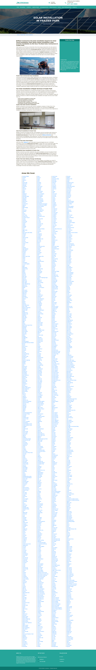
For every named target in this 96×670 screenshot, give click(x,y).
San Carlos (69, 228)
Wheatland (69, 595)
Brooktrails (24, 373)
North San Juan (55, 423)
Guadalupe (39, 396)
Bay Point (24, 277)
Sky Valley (69, 337)
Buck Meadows (25, 375)
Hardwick (39, 410)
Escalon (38, 251)
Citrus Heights (25, 498)
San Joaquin (69, 241)
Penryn (53, 517)
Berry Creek (24, 306)
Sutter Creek (69, 416)
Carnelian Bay (25, 443)
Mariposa (54, 260)
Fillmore (38, 283)
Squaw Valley (69, 378)
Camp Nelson (25, 422)
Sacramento (69, 211)
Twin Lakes (69, 495)
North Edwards (55, 415)
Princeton (54, 585)
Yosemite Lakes (70, 637)
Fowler (38, 315)
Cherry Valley (25, 482)
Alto (23, 212)
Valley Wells (69, 518)
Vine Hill (68, 533)
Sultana (68, 403)
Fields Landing (40, 282)
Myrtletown (54, 387)
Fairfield (38, 263)
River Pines (54, 642)
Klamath (39, 538)
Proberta (54, 586)
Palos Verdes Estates (56, 491)
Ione (38, 487)
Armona (24, 238)
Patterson (54, 507)
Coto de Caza (25, 557)
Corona (23, 548)
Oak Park (54, 435)
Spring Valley (69, 375)
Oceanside (54, 448)
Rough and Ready (70, 201)
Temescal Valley (70, 437)
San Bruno (69, 226)
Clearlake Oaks (25, 507)
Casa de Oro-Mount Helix (27, 452)
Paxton (53, 511)
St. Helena (69, 381)
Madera (53, 238)
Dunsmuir (39, 183)
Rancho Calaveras (55, 597)
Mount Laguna (55, 370)
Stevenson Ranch (70, 386)
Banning (24, 273)
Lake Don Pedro (40, 582)
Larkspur (39, 612)
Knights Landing (40, 540)
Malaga (53, 243)
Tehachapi (69, 432)
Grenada (39, 388)
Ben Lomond (25, 297)
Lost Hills (54, 223)
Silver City (68, 331)
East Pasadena (40, 200)
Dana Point (24, 590)
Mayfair (53, 270)
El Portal (39, 230)
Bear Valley (24, 282)
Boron (23, 351)
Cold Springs (25, 525)
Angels (23, 223)
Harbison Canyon (40, 408)
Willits (68, 605)
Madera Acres (54, 240)
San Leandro (69, 246)
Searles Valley (69, 300)
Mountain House (55, 375)
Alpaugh (24, 205)
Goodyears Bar (40, 365)
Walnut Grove (69, 547)
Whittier (68, 600)
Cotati (23, 556)
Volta (68, 541)
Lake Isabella (39, 587)
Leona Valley (39, 635)
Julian (38, 508)
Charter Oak (24, 478)
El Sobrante (39, 235)
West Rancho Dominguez (72, 581)
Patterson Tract (55, 508)
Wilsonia (68, 610)
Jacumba (39, 497)
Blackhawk (24, 326)
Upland (68, 501)
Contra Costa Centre (26, 543)
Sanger (68, 265)
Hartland (39, 411)
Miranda (53, 322)
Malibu (53, 245)
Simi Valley (69, 335)
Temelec (68, 436)
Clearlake (24, 506)
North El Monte (55, 416)
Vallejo (68, 510)
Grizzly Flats (39, 392)
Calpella (24, 408)
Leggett (38, 625)
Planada (53, 555)
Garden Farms (40, 340)
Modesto (54, 327)
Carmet (24, 441)
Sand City (68, 263)
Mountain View (55, 378)
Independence (40, 473)
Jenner (38, 502)
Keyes (38, 531)
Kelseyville (39, 518)
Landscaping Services (44, 7)
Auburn (23, 255)
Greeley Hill (39, 378)
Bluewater (24, 333)
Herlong (38, 427)
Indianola (39, 477)
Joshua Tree (39, 507)
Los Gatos (54, 217)
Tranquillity (69, 470)
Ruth (68, 208)
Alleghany (24, 198)
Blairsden (24, 328)
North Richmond (55, 422)
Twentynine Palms (70, 493)
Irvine (38, 490)
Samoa (68, 218)
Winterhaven (69, 616)
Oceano (53, 447)
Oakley (53, 442)
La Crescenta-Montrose (42, 543)
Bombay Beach (25, 341)
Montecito (54, 347)
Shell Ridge (69, 316)
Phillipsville (54, 525)
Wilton (68, 611)
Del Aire (24, 600)
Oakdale (53, 438)
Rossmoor (69, 200)
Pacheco (53, 475)
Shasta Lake (69, 313)
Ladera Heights (40, 563)
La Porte (39, 552)
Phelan (53, 523)
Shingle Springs (70, 320)
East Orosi (39, 197)
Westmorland (69, 591)
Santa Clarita (69, 270)
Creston (24, 573)
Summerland (69, 405)
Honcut (38, 452)
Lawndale (39, 618)
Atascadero (24, 250)
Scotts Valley (69, 295)
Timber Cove (69, 456)
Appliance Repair (35, 7)
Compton (24, 540)
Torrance (68, 467)
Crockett (24, 575)
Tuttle (68, 488)
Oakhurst (54, 440)
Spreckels (69, 372)
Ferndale (39, 276)
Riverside (68, 176)
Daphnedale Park (25, 592)
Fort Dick (39, 306)
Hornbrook (39, 457)
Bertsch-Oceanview (26, 307)
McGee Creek (54, 280)
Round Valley (69, 203)
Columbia (24, 535)
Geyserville (39, 351)
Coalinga (24, 518)
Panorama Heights (56, 492)
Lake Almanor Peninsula (42, 575)
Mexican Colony (55, 306)
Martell (53, 262)
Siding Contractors (53, 7)
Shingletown (69, 321)
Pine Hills (54, 537)
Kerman (38, 526)
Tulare (68, 481)
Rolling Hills (69, 185)
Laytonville (39, 620)
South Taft (69, 368)
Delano (23, 607)
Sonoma (68, 351)
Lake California (40, 578)
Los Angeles (54, 213)
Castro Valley (25, 460)
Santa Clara (69, 268)
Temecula (69, 435)
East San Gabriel (40, 206)
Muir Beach (54, 381)
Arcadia (24, 235)
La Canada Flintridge (41, 542)
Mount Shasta (55, 371)
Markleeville (54, 261)
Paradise (53, 493)
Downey (24, 645)
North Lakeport (55, 421)
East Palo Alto (40, 198)
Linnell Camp (54, 176)
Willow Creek (69, 606)
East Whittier (39, 211)
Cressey (24, 570)
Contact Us (74, 7)
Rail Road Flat (55, 592)
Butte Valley (24, 390)
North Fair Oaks (55, 417)
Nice (53, 403)
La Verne (39, 560)
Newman (54, 400)
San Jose (68, 242)
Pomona (53, 567)
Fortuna (38, 311)
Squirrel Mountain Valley (71, 380)
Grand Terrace (40, 368)
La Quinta (39, 556)
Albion (23, 192)
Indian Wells (39, 476)
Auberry (24, 253)
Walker (68, 542)
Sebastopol (69, 302)
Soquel (68, 353)
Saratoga (68, 288)
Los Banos (54, 215)
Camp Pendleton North (27, 423)
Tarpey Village (69, 428)
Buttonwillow (25, 391)
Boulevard (24, 357)
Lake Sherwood (40, 597)
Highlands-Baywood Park (42, 438)
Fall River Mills (40, 268)
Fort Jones (39, 308)
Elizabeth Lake (40, 238)
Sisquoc (68, 336)
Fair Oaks (39, 260)
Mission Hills (54, 325)
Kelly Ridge (39, 517)
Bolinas (23, 340)
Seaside (68, 301)
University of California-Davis (72, 498)
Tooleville (68, 462)
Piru (52, 546)
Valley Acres (69, 511)
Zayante (68, 646)
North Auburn (54, 413)
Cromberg (24, 576)
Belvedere (24, 296)
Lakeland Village (40, 601)
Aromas (24, 241)
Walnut (68, 545)
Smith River (69, 342)
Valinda (68, 506)
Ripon (53, 641)
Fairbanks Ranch (40, 261)
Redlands (54, 616)
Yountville (68, 640)
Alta (23, 208)
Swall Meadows (70, 417)
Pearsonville (54, 513)
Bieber (23, 311)
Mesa (53, 301)
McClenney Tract (55, 276)
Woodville (69, 630)
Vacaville (68, 503)
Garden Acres (40, 338)
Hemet (38, 423)
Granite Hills (39, 372)
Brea (23, 365)
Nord (53, 411)
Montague (54, 338)
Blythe (23, 335)
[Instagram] (62, 656)
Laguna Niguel (40, 570)
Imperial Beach (40, 472)
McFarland (54, 278)
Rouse (68, 205)
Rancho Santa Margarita (57, 607)
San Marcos (69, 251)
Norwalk (53, 427)
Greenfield (39, 383)
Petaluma (54, 521)
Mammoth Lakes (55, 246)
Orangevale (54, 463)
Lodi (53, 190)
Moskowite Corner (55, 363)
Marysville (54, 265)
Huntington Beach (41, 462)
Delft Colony (24, 608)
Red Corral (54, 612)
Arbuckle (24, 233)
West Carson (69, 570)
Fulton (38, 333)
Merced (53, 298)
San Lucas (69, 248)
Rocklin (68, 180)
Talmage (68, 425)
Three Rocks (69, 453)
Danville (24, 591)
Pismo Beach (54, 547)
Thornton (68, 448)
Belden (23, 287)
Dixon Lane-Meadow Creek (27, 633)
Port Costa (54, 571)
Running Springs (70, 207)
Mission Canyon (55, 323)
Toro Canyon (69, 466)
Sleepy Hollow (69, 338)
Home (18, 7)
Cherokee (24, 480)
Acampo (24, 177)
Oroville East (54, 472)
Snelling (68, 343)
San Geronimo (69, 238)
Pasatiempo (54, 505)
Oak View (54, 437)
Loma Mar (54, 195)
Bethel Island (25, 308)
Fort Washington (40, 310)
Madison (53, 241)
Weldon (68, 565)
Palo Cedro (54, 488)
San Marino (69, 252)
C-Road (24, 395)
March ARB (54, 253)
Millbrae (53, 315)
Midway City (54, 311)
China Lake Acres (25, 488)
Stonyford (69, 392)
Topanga (68, 463)
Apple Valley (24, 230)
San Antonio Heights (71, 222)
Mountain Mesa (55, 376)
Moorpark (54, 355)
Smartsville (69, 340)
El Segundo (39, 233)
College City (24, 528)
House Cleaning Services (66, 7)
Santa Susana (69, 282)
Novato (53, 428)
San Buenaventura (70, 227)
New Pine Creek (55, 395)
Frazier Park (22, 34)
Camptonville (25, 428)
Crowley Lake (25, 577)
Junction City (39, 510)
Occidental (54, 446)
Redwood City (55, 620)
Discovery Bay (25, 631)
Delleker (24, 611)
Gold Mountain (40, 357)
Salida (68, 212)
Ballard (23, 270)
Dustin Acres (39, 186)
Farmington (39, 272)
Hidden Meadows (40, 433)
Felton (38, 275)
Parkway (53, 500)
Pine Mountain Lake (56, 540)
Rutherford (69, 210)
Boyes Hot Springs (26, 360)
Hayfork (38, 418)
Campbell (24, 426)
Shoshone (69, 322)
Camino (24, 420)
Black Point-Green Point (27, 325)
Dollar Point (24, 637)
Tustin (68, 487)
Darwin (23, 593)
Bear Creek (24, 281)
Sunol (68, 412)
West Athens (69, 567)
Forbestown (39, 296)
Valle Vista (69, 507)
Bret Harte (24, 367)
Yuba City (68, 642)
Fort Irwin (39, 307)
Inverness (39, 485)
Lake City (39, 580)
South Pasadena (70, 363)
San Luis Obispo (70, 250)
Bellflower (24, 293)
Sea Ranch (69, 296)
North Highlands (55, 420)
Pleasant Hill (54, 556)
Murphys (53, 382)
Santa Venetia (69, 283)
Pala (53, 481)
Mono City (54, 333)
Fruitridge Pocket (40, 330)
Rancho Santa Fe (55, 606)
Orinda (53, 467)
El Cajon (38, 220)
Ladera (38, 562)
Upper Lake (69, 502)
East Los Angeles (40, 193)
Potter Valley (54, 581)
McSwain (54, 283)
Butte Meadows (25, 388)
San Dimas (69, 233)
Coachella (24, 517)
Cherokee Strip (25, 481)
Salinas (68, 213)
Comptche (24, 538)
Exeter (38, 258)
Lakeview (39, 605)
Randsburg (54, 610)
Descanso (24, 615)
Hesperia (39, 430)
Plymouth (54, 562)
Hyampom (39, 466)
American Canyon (26, 217)
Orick (53, 466)
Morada (53, 356)
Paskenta (54, 506)
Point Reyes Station (56, 565)
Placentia (54, 551)
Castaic (23, 457)
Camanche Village (26, 413)
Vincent (68, 532)
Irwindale (39, 491)
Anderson (24, 222)
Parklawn (54, 497)
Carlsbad (24, 437)
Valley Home (69, 515)
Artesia (23, 243)
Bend (23, 300)
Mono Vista (54, 335)
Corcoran (24, 546)
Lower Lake (54, 225)
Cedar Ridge (24, 467)
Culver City (24, 581)
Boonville (24, 348)
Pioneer (53, 545)
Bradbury (24, 361)
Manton (53, 252)
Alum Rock (24, 215)
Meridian (53, 300)
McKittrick (54, 282)
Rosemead (69, 195)
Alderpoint (24, 193)
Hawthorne (39, 417)
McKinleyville (54, 281)
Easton (38, 212)
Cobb (23, 521)
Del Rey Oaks (25, 605)
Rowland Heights (70, 206)
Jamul (38, 500)
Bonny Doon (24, 346)
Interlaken (39, 483)
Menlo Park (54, 296)
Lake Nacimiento (40, 591)
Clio (23, 511)
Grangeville (39, 370)
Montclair (54, 342)
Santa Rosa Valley (70, 281)
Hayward (39, 420)
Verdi (68, 522)
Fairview (38, 267)
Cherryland (24, 483)
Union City (69, 497)
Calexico (24, 398)
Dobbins (24, 635)
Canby (23, 430)
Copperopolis (25, 545)
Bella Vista (24, 292)
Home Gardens (40, 447)
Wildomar (69, 601)
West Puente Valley (70, 580)
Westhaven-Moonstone (71, 585)
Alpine (23, 206)
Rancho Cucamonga (56, 600)
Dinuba (23, 630)
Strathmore (69, 396)
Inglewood (39, 482)
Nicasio (53, 402)
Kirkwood (39, 537)
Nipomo (53, 408)
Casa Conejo (25, 451)
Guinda (38, 398)
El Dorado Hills (40, 223)
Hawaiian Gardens (40, 416)
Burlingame (24, 383)
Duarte (38, 178)
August (23, 257)
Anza (23, 228)
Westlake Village (70, 586)
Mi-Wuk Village (55, 307)
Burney (23, 385)
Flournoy (39, 291)
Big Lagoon (24, 317)
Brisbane (24, 370)
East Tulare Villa (40, 210)
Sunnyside (69, 408)
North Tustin (54, 426)
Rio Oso (53, 637)
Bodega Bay (24, 337)
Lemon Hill (39, 628)
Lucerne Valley (55, 231)
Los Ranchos (54, 222)
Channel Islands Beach (27, 477)
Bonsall (23, 347)
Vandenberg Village (70, 521)
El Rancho (39, 231)
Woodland (69, 626)
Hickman (39, 431)
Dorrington (24, 638)
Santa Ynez (69, 285)
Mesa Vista (54, 303)
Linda (38, 642)
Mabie (53, 235)
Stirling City (69, 390)
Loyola (53, 227)
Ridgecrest (54, 631)
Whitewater (69, 597)
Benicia (23, 301)
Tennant (68, 441)
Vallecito (68, 508)
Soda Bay (68, 345)
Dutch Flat (39, 187)
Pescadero (54, 520)
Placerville (54, 552)
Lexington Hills (40, 637)
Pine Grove (54, 536)
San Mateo (69, 255)
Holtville (38, 445)
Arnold (23, 240)
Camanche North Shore (27, 412)
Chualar (24, 495)
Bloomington (25, 331)
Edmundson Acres (41, 216)
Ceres (23, 472)
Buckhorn (24, 376)
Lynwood (54, 232)
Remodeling (22, 7)
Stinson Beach (69, 388)
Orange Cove (54, 462)
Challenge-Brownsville (26, 476)
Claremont (24, 500)
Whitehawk (69, 596)
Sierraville (68, 328)
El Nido (38, 227)
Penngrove (54, 516)
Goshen (38, 366)
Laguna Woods (40, 571)
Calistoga (24, 406)
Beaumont (24, 285)
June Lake (39, 511)
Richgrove (54, 627)
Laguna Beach (40, 567)
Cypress (24, 587)
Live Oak (53, 183)
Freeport (39, 320)
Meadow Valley (55, 286)
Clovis (23, 515)
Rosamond (69, 190)
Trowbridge (69, 478)
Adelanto (24, 180)
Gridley (38, 390)
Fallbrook (39, 270)
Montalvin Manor (55, 340)
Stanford (68, 383)
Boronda (24, 352)
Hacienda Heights (40, 401)
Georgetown (39, 348)
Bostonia (24, 355)
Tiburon (68, 455)
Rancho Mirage (55, 601)
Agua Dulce (24, 183)
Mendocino (54, 292)
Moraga (53, 357)
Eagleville (39, 188)
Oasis (53, 445)
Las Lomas (39, 615)
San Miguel (69, 256)
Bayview (24, 278)
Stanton (68, 385)
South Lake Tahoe (70, 360)
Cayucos (24, 465)
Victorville (69, 527)
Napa (53, 388)
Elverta (38, 245)
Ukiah (68, 496)
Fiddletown (39, 280)
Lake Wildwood (40, 598)
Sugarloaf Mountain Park (72, 398)
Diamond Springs (25, 627)
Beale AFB (24, 280)
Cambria (24, 416)
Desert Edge (25, 617)
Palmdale (54, 486)
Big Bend (24, 315)
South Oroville (69, 362)
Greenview (39, 386)
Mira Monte (54, 321)
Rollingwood (69, 187)
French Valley (39, 325)
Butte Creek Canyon (26, 387)
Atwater (24, 252)
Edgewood (39, 215)
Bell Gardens (25, 291)
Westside (68, 592)
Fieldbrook (39, 281)
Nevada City (54, 392)
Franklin (38, 316)
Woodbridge (69, 622)
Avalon (23, 258)
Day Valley (24, 597)
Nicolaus (53, 405)
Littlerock (54, 182)
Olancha (53, 453)
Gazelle (38, 347)
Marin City (54, 256)
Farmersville (39, 271)
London (53, 201)
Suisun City (69, 402)
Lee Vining (39, 623)
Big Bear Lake (25, 313)
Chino (23, 491)
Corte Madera (25, 553)
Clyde (23, 516)
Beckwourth (24, 286)
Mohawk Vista (55, 328)
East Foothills (40, 191)
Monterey (54, 348)
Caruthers (24, 450)
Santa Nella (69, 277)
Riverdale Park (55, 646)
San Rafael (69, 260)
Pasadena (54, 503)
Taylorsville (69, 430)
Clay (23, 502)
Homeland (39, 448)
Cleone (23, 510)
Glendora (39, 356)
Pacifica (53, 477)
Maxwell (53, 268)
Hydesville (39, 467)
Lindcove (39, 643)
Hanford (38, 406)
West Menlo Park (70, 575)
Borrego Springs (25, 353)
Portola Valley (54, 576)
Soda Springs (69, 346)
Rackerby (54, 591)
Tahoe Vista (69, 422)
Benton (23, 302)
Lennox (38, 632)
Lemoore (39, 630)
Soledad (68, 348)
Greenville (39, 387)
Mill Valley (54, 313)
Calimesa (24, 403)
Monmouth (54, 332)
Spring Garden (69, 373)
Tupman (68, 485)
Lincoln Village (40, 641)
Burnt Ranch (24, 386)
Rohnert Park (69, 183)
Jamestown (39, 498)
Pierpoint (54, 531)
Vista (68, 537)
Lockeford (54, 187)
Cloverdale (24, 513)
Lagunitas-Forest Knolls (42, 572)
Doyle (38, 176)
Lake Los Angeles (40, 588)
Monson (53, 337)
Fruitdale (39, 328)
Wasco (68, 552)
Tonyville (68, 461)
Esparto (38, 253)
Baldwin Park (25, 268)
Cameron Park (25, 418)
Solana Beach (69, 347)
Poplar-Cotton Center (56, 570)
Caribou (24, 436)
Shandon (68, 311)
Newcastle (54, 397)
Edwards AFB (40, 218)
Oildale (53, 451)
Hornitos (39, 458)
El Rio (38, 232)
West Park (69, 577)
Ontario (53, 458)
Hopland (39, 456)
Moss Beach (54, 365)
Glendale (39, 355)
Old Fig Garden (55, 455)
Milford (53, 312)
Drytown (39, 177)
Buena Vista (24, 381)
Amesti (23, 218)
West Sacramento (70, 582)
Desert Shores (25, 621)
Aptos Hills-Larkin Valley (27, 232)
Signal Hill (68, 330)
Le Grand (39, 621)
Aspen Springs (25, 248)
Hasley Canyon (40, 413)
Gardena (39, 342)
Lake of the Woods (41, 593)
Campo (23, 427)
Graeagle (39, 367)
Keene (38, 516)
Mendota (54, 293)
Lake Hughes (39, 586)
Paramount (54, 496)
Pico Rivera (54, 528)
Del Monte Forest (26, 602)
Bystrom (24, 393)
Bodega (24, 336)
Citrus (23, 497)
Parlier (53, 502)
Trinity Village (69, 476)
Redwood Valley (55, 621)
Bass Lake (24, 276)
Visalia (68, 536)
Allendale (24, 200)
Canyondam (24, 433)
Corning (24, 547)
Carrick (23, 446)
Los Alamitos (54, 208)
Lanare (38, 608)
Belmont (24, 295)
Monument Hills (55, 353)
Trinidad (68, 473)
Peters (53, 522)
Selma (68, 305)
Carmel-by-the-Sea (26, 440)
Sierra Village (69, 327)
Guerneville (39, 397)
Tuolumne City (69, 483)
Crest (23, 571)
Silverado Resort (70, 333)
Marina (53, 257)
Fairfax (38, 262)
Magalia (53, 242)
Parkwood (54, 501)
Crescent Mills (25, 568)
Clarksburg (24, 501)
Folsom (38, 292)
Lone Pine (54, 202)
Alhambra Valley (25, 196)
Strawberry (69, 397)
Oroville (53, 471)
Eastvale (39, 213)
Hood (38, 453)
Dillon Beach (24, 628)
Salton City (69, 216)
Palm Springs (54, 485)
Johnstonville (39, 505)
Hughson (39, 460)
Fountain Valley (40, 313)
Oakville (53, 443)
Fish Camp (39, 286)
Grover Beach (40, 395)
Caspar (23, 455)
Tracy (68, 468)
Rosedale (68, 192)
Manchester (54, 247)
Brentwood (24, 366)
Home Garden (40, 446)
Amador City (25, 216)
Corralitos (24, 552)
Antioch (24, 227)
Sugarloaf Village (70, 401)
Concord (24, 541)
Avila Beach (24, 262)
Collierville (24, 530)
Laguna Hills (39, 568)
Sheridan (68, 318)
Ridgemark (54, 632)
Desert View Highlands (27, 622)
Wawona (68, 560)
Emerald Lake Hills (41, 246)
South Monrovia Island (71, 361)
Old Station (54, 456)
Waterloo (68, 556)
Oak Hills (53, 433)
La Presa (39, 553)
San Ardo (68, 223)
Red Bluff (54, 611)
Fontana (39, 293)
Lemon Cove (39, 626)
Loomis (53, 207)
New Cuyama (54, 393)
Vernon (68, 523)
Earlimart (39, 190)
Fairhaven (39, 265)
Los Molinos (54, 218)
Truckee (68, 480)
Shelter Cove (69, 317)
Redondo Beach (55, 617)
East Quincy (39, 202)
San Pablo (69, 257)
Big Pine (24, 318)
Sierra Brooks (69, 323)
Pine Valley (54, 541)
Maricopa (54, 255)
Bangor (23, 272)
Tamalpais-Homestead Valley (73, 426)
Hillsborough (39, 440)
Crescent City (25, 567)
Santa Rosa (69, 280)
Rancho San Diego (55, 605)
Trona (68, 477)
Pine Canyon (54, 533)
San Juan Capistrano (71, 245)
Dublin (38, 180)
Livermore (54, 185)
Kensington (39, 522)
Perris (53, 518)
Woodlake (69, 625)
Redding (53, 615)
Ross (68, 198)
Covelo (23, 563)
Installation (29, 7)
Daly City (24, 588)
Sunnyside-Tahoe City (71, 410)
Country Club (25, 561)
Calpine (23, 410)
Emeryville (39, 247)
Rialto (53, 625)
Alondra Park (25, 203)
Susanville (69, 413)
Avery (23, 261)
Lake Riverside (40, 595)
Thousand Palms (70, 451)
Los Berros (54, 216)
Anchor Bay (24, 221)
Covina (23, 565)
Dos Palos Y (24, 642)
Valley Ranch (69, 516)
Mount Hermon (55, 368)
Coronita (24, 551)
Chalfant (24, 475)
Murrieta (53, 383)
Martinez (53, 263)
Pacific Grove (54, 476)
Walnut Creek (69, 546)
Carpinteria (24, 445)
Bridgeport (24, 368)
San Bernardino (70, 225)
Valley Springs (69, 517)
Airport (23, 187)
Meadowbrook (55, 288)
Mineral (53, 318)
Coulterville (24, 560)
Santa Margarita (70, 273)
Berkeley (24, 303)
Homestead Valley (41, 450)
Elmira (38, 243)
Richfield (53, 626)
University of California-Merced (73, 500)
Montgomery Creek (56, 352)
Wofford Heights (70, 620)
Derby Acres (24, 613)
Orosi (53, 470)
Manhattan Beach (55, 248)
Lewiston (39, 636)
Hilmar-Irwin (39, 441)
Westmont (69, 590)
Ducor (38, 181)
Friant (38, 327)
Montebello (54, 346)
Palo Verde (54, 490)
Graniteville (39, 373)
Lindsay (38, 646)
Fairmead (39, 266)
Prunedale (54, 587)
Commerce (24, 537)
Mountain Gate (55, 373)
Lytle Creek (54, 233)
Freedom (39, 318)
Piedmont (54, 530)
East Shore (39, 207)
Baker (23, 266)
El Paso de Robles (40, 228)
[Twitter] (61, 656)
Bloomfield (24, 330)
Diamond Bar (25, 626)
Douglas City (25, 643)
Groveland (39, 393)
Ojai (52, 452)
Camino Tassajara (26, 421)
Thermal (68, 446)
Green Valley (39, 381)
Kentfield (39, 523)
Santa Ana (69, 266)
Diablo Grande (25, 625)
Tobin (68, 458)
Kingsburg (39, 535)
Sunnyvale (69, 411)
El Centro (39, 221)
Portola (53, 575)
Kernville (39, 527)
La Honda (39, 547)
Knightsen (39, 541)
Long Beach (54, 205)
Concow (24, 542)
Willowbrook (69, 607)
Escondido (39, 252)
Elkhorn (38, 242)
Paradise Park (55, 495)
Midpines (54, 310)
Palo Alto (54, 487)
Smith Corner (69, 341)
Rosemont (69, 196)
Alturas (23, 213)
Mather (53, 267)
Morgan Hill (54, 360)
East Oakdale (40, 196)
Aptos (23, 231)
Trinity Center (69, 475)
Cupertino (24, 582)
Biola (23, 322)
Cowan (23, 566)
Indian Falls (39, 475)
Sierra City (69, 325)
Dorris (23, 640)
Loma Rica (54, 196)
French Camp (40, 322)
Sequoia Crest (69, 306)
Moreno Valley (55, 358)
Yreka (68, 641)
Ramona (53, 596)
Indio (38, 478)
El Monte (39, 226)
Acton (23, 178)
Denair (23, 612)
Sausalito (68, 292)
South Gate (69, 358)
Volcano (68, 540)
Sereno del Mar (70, 307)
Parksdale (54, 498)
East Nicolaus (40, 195)
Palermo (53, 482)
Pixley (53, 550)
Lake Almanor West (41, 576)
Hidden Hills (39, 432)
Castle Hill (24, 458)
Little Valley (54, 181)
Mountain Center (55, 372)
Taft (67, 418)
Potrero (53, 580)
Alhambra (24, 195)
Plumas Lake (54, 561)
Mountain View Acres (56, 380)
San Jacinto (69, 240)
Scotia (68, 293)
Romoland (69, 188)
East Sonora (39, 208)
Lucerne (53, 230)
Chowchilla (24, 493)
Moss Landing (55, 366)
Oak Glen (54, 432)
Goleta (38, 361)
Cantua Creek (25, 431)
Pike (53, 532)
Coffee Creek (25, 522)
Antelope (24, 226)
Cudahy (24, 580)
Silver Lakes (69, 332)
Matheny (53, 266)
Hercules (39, 426)
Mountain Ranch (55, 377)
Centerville (24, 471)
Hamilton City (40, 405)
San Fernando (69, 235)
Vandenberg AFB (70, 520)
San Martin (69, 253)
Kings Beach (39, 533)
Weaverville (69, 561)
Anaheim (24, 220)
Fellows (38, 273)
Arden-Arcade (25, 237)
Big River (24, 320)
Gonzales (39, 362)
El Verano (39, 236)
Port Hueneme (55, 572)
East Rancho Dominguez (42, 203)
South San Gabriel (70, 366)
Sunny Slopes (69, 407)
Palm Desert (54, 483)
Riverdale (54, 645)
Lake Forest (39, 585)
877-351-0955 (72, 4)
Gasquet (39, 346)
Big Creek (24, 316)
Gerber (38, 350)
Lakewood (39, 606)
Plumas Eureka (55, 560)
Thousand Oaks (70, 450)
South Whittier (69, 370)
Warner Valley (69, 551)
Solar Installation (29, 34)
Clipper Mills (24, 512)
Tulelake (68, 482)
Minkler (53, 320)
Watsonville (69, 557)
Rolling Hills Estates (71, 186)
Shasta (68, 312)
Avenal (23, 260)
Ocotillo (53, 450)
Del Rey (24, 603)
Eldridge (39, 237)
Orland (53, 468)
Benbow (24, 298)
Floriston (39, 290)
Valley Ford (69, 513)
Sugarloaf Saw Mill (70, 400)
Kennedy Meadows (41, 521)
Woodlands (69, 627)
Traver (68, 471)
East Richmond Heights (42, 205)
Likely (38, 638)
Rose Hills (69, 191)
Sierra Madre (69, 326)
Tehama (68, 433)
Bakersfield (24, 267)
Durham (38, 185)
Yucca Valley (69, 645)
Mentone (54, 297)
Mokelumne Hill (55, 331)
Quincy (53, 590)
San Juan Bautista (70, 243)
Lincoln (38, 640)
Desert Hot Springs (26, 618)
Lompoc (53, 200)
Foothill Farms (40, 295)
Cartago (24, 448)
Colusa (23, 536)
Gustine (38, 400)
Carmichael (24, 442)
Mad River (54, 237)
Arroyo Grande (25, 242)
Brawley (24, 363)
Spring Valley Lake (70, 376)
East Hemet (39, 192)
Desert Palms (25, 620)
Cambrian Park (25, 417)
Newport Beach (55, 401)
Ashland (24, 247)
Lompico (54, 198)
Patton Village (55, 510)
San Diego (69, 231)
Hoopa (38, 455)
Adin (23, 181)
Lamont (38, 607)
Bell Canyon (24, 290)
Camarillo (24, 415)
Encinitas (39, 250)
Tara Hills (68, 427)
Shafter (68, 310)
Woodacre (69, 621)
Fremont (39, 321)
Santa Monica (69, 276)
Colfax (23, 527)
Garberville (39, 337)
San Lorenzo (69, 247)
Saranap (68, 287)
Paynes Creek (54, 512)
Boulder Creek (25, 356)
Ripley (53, 640)
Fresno (38, 326)
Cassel (23, 456)
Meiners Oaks (54, 291)
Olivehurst (54, 457)
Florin (38, 288)
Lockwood (54, 188)
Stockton (68, 391)
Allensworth (24, 201)
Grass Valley (39, 375)
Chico (23, 486)
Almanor (24, 202)
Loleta (53, 192)
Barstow (24, 275)
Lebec (38, 622)
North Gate (54, 418)
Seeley (68, 303)
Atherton (24, 251)
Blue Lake (24, 332)
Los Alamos (54, 210)
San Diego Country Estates (72, 232)
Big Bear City (25, 312)
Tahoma (68, 423)
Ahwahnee (24, 186)
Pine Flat (53, 535)
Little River (54, 180)
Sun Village (69, 406)
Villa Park (68, 530)
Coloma (24, 532)
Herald (38, 425)
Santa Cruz (69, 271)
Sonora (68, 352)
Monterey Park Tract (56, 351)
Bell (23, 288)
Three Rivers (69, 452)
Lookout (53, 206)
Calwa (23, 411)
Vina (67, 531)
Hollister (39, 443)
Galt (38, 336)
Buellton (24, 378)
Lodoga (53, 191)
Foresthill (39, 301)
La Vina (38, 561)
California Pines (25, 402)
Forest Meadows (40, 298)
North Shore (54, 425)
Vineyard (68, 535)
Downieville (24, 646)
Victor (68, 526)
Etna (38, 255)
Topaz (68, 465)
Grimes (38, 391)
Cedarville (24, 470)
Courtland (24, 562)
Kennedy (39, 520)
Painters (59, 7)
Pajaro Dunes (54, 480)
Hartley (38, 412)
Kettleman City (40, 530)
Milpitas (53, 317)
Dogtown (24, 636)
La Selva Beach (40, 558)
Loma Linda (54, 193)
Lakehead (39, 600)
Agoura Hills (24, 182)
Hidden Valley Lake (41, 435)
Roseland (68, 193)
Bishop (23, 323)
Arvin (23, 246)
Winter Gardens (70, 615)
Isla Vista (39, 492)
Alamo (23, 190)
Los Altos (54, 211)
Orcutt (53, 465)
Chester (24, 485)
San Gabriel (69, 237)
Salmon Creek (69, 215)
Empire (38, 248)
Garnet (38, 345)
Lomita (53, 197)
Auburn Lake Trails (26, 256)
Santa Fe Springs (70, 272)
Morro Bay (54, 362)
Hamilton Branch (40, 403)
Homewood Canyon (41, 451)
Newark (53, 396)
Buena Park (24, 380)
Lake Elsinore (40, 583)
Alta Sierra (24, 210)
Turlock (68, 486)
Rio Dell (53, 635)
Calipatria (24, 405)
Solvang (68, 350)
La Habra (39, 545)
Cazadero (24, 466)
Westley (68, 587)
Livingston (54, 186)
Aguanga (24, 185)
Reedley (53, 622)
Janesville (39, 501)
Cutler (23, 583)
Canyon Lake (25, 432)
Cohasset (24, 523)
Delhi (23, 610)
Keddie (38, 513)
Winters (68, 617)
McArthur (54, 273)
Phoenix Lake (54, 527)
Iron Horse (39, 488)
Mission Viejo (54, 326)
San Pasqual (69, 258)
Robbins (68, 177)
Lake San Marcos (40, 596)
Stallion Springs (70, 382)
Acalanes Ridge (25, 176)
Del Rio (23, 606)
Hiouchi (38, 442)
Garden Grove (40, 341)
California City (25, 400)
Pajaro (53, 478)
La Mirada (39, 550)
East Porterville (40, 201)
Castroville (24, 461)
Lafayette (39, 566)
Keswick (39, 528)
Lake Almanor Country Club (42, 573)
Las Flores (39, 613)
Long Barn (54, 203)
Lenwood (39, 633)
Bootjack (24, 350)
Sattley (68, 291)
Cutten (23, 585)
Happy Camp (40, 407)
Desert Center (25, 616)
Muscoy (53, 385)
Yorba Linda (69, 636)
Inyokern (39, 486)
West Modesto (70, 576)
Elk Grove (39, 241)
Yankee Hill (69, 632)
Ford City (39, 297)
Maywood (54, 272)
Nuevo (53, 431)
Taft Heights (69, 420)
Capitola (24, 435)
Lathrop (38, 616)
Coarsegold (24, 520)
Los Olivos (54, 220)
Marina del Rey (55, 258)
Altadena (24, 211)
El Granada (39, 225)
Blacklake (24, 327)
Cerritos (24, 473)
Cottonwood (25, 558)
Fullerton (39, 332)
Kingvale (39, 536)
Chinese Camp (25, 490)
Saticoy (68, 290)
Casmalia (24, 453)
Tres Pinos (69, 472)
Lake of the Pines (40, 592)
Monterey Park (55, 350)
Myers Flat (54, 386)
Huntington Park (40, 463)
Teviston (68, 445)
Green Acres (39, 380)
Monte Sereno (55, 345)
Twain (68, 491)
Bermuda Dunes (25, 305)
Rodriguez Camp (70, 182)
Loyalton (53, 226)
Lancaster (39, 610)
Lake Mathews (40, 590)
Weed (68, 562)
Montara (53, 341)
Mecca (53, 290)
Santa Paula (69, 278)
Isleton (38, 493)
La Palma (39, 551)
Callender (24, 407)
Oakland (53, 441)
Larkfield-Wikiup (40, 611)
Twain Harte (69, 492)
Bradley (23, 362)
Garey (38, 343)
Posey (53, 577)
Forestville (39, 302)
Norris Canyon (55, 412)
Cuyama (24, 586)
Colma (23, 531)
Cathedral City (25, 462)
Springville (69, 377)
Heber (38, 422)
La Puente (39, 555)
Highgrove (39, 436)
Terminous (69, 442)
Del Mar (24, 601)
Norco (53, 410)
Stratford (68, 395)
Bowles (23, 358)
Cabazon (24, 396)
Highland (39, 437)
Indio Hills (39, 480)
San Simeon (69, 262)
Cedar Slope (24, 468)
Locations (62, 661)
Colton (23, 533)
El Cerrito (39, 222)
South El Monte (70, 357)
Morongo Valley (55, 361)
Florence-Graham (40, 287)
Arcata (23, 236)
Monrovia (54, 336)
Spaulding (69, 371)
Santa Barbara (69, 267)
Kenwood (39, 525)
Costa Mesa (24, 555)
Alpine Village (25, 207)
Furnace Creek (40, 335)
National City (54, 390)
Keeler (38, 515)
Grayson (38, 377)
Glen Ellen (39, 353)
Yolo (67, 635)
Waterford (69, 555)
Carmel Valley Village (26, 438)
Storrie (68, 393)
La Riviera (39, 557)
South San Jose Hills (71, 367)
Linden (38, 645)
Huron (38, 465)
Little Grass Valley (55, 178)
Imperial (38, 471)
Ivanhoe (38, 495)
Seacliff (68, 297)
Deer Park (24, 598)
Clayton (24, 503)
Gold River (39, 358)
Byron (23, 392)
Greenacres (39, 382)
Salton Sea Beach (70, 217)
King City (39, 532)
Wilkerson (69, 602)
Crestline (24, 572)
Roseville (68, 197)
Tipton (68, 457)
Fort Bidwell (39, 303)
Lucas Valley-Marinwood (57, 228)
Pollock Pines (54, 566)
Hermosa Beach (40, 428)
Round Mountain (70, 202)
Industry (38, 481)
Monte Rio (54, 343)
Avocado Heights (25, 263)
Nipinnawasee (55, 407)
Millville (53, 316)
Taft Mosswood (70, 421)
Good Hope (39, 363)
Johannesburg (40, 503)
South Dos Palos (70, 356)
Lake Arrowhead (40, 577)
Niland (53, 406)
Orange (53, 461)
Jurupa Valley (39, 512)
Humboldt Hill (40, 461)
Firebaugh (39, 285)
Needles (53, 391)
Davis (23, 596)
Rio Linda (54, 636)
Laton (38, 617)
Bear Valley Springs (26, 283)
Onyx (53, 460)
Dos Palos (24, 641)
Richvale (53, 630)
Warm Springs (69, 550)
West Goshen (69, 572)
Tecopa (68, 431)
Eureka (38, 257)
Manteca (53, 251)
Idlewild (38, 468)
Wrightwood (69, 631)
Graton (38, 376)
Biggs (23, 321)
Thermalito (69, 447)
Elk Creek (39, 240)
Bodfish (24, 338)
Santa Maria (69, 275)
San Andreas (69, 220)
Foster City (39, 312)
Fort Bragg (39, 305)
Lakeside (39, 603)
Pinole (53, 542)
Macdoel (53, 236)
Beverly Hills (24, 310)
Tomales (68, 460)
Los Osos (54, 221)
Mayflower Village (55, 271)
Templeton (69, 440)
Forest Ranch (40, 300)
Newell (53, 398)
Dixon (23, 632)
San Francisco (69, 236)
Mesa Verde (54, 302)
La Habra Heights (40, 546)
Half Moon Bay (40, 402)
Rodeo (68, 181)
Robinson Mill (69, 178)
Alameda (24, 188)
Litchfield (54, 177)
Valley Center (69, 512)
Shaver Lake (69, 315)
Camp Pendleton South (27, 425)
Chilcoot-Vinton (25, 487)
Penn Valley (54, 515)
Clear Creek (24, 505)
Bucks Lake (24, 377)
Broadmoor (24, 371)
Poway (53, 582)
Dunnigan (39, 182)
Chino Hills (24, 492)
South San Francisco (71, 365)
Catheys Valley (25, 463)
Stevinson (69, 387)
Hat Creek (39, 415)
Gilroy (38, 352)
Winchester (69, 612)
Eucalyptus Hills (40, 256)
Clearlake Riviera (25, 508)
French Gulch (39, 323)
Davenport (24, 595)
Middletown (54, 308)
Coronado (24, 550)
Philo (53, 526)
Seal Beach (69, 298)
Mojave (53, 330)
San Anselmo (69, 221)
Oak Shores (54, 436)
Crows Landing (25, 578)
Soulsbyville (69, 355)
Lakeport (39, 602)
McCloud (54, 277)
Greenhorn (39, 385)
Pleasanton (54, 557)
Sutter (68, 415)
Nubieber (54, 430)
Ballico (23, 271)
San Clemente (69, 230)
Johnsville (39, 506)
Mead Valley (54, 285)
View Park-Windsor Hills (71, 528)
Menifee (53, 295)
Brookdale (24, 372)
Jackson (38, 496)
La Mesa (39, 548)
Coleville (24, 526)
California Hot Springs (26, 401)
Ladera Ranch (40, 565)
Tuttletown (69, 490)
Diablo (23, 623)
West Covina (69, 571)
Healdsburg (39, 421)
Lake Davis (39, 581)
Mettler (53, 305)
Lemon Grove (40, 627)
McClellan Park (55, 275)
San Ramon (69, 261)
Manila (53, 250)
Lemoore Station (40, 631)
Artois (23, 245)
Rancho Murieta (55, 602)
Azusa (23, 265)
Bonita (23, 345)
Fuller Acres (39, 331)
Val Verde (68, 505)
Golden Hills (39, 360)
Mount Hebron (55, 367)
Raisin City (54, 595)
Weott (68, 566)
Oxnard (53, 473)
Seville (68, 308)
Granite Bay (39, 371)
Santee (68, 286)
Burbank (24, 382)
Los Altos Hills (55, 212)
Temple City (69, 438)
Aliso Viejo (24, 197)
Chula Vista (24, 496)
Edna (38, 217)
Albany (23, 191)
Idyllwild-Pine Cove (41, 470)
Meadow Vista (55, 287)
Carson (23, 447)
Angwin (23, 225)
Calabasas (24, 397)
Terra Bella (69, 443)
